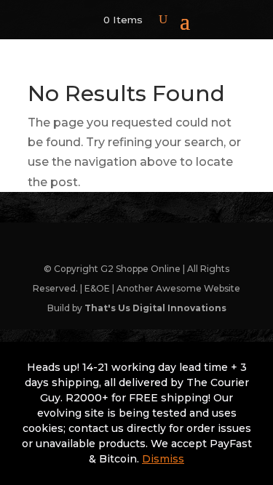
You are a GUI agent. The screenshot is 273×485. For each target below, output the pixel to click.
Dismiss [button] (163, 458)
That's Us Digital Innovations (155, 307)
